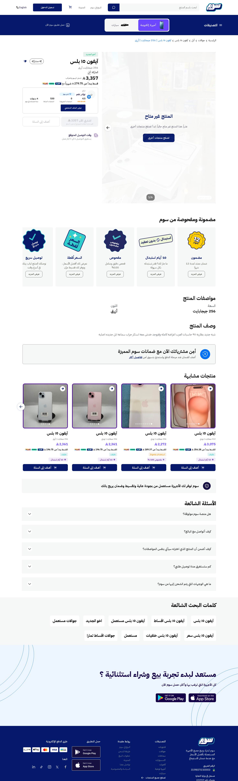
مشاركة (35, 61)
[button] (113, 7)
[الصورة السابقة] (209, 127)
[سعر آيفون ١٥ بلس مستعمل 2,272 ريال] (143, 406)
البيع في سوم (95, 7)
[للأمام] (21, 406)
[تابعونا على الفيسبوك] (65, 767)
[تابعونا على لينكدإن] (34, 767)
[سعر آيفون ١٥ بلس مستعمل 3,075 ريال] (192, 406)
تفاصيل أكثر (135, 357)
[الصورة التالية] (108, 127)
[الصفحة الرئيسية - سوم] (214, 7)
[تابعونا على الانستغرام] (49, 767)
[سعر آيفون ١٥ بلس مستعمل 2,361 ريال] (94, 406)
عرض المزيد (196, 274)
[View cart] (70, 7)
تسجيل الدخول (47, 7)
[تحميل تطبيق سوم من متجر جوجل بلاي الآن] (172, 697)
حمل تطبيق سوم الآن (55, 25)
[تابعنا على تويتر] (57, 767)
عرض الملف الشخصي (73, 107)
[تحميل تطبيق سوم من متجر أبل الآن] (202, 697)
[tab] (153, 25)
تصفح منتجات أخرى (158, 138)
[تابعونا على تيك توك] (42, 767)
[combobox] (153, 7)
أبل (89, 72)
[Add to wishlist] (25, 61)
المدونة (82, 7)
